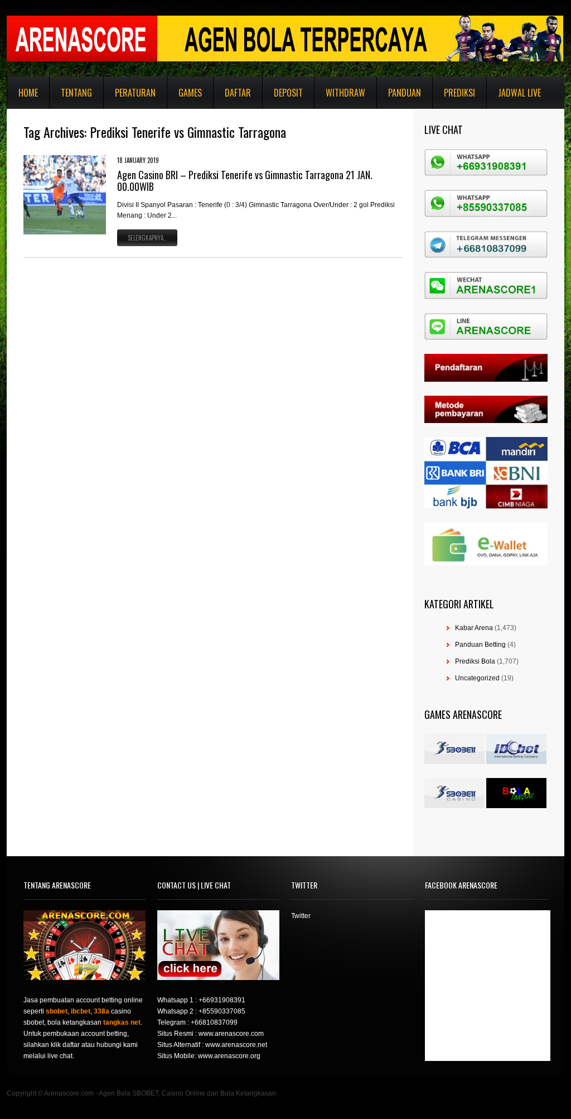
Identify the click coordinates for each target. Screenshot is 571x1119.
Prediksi (459, 92)
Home (28, 92)
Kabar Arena (474, 628)
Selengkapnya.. (147, 237)
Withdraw (345, 92)
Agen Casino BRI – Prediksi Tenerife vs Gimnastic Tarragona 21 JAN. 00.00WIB (244, 180)
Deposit (288, 92)
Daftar (238, 92)
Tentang (76, 92)
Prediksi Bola (475, 661)
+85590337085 (222, 1011)
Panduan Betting (480, 645)
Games (190, 92)
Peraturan (135, 92)
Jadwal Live (519, 92)
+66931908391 (222, 1000)
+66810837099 (214, 1022)
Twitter (301, 916)
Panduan (404, 92)
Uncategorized (477, 678)
